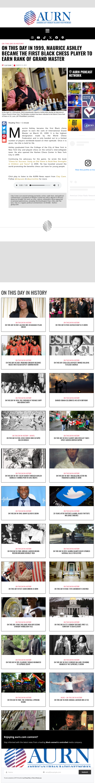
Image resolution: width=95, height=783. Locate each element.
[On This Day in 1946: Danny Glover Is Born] (23, 496)
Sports (32, 436)
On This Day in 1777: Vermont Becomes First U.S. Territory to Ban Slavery (71, 625)
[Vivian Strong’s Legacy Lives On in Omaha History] (23, 720)
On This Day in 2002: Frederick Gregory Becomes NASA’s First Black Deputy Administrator (23, 363)
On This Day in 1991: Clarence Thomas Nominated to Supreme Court (23, 663)
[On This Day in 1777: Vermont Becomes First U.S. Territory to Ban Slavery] (71, 607)
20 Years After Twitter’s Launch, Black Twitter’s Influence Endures (71, 514)
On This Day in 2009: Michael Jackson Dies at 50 (71, 700)
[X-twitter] (50, 37)
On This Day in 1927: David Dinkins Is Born (23, 588)
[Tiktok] (44, 37)
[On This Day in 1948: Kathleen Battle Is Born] (71, 308)
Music (63, 697)
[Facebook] (56, 37)
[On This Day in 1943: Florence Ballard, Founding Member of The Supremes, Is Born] (71, 645)
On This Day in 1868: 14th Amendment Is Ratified (71, 588)
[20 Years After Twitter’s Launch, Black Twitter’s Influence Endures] (71, 496)
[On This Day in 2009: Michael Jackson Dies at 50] (71, 683)
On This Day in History (13, 44)
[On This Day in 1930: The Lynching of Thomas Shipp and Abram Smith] (23, 383)
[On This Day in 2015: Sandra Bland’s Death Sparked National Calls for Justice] (71, 534)
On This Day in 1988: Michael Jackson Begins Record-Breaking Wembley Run (23, 552)
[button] (4, 124)
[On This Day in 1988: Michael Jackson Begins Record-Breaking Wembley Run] (23, 534)
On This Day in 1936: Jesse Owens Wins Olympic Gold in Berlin (23, 439)
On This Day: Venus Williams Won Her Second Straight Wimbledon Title (23, 625)
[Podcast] (62, 37)
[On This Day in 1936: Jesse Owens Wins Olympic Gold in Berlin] (23, 421)
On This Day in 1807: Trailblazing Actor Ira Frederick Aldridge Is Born (71, 476)
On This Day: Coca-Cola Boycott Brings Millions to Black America (71, 363)
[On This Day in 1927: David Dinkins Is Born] (23, 572)
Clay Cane (61, 176)
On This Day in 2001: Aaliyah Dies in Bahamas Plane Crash (23, 326)
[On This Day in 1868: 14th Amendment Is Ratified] (71, 572)
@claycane (20, 179)
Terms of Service (35, 778)
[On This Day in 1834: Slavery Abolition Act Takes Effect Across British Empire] (71, 421)
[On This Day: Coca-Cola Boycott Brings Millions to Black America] (71, 345)
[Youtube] (38, 37)
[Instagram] (32, 37)
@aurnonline (33, 179)
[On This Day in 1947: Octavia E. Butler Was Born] (71, 720)
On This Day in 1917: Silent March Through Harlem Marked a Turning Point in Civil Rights (23, 476)
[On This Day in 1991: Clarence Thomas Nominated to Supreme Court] (23, 645)
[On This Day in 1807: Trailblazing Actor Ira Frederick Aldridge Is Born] (71, 458)
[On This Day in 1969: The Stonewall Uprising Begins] (23, 683)
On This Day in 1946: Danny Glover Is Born (23, 513)
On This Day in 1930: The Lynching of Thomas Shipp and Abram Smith (23, 401)
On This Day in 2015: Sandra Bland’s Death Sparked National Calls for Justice (71, 552)
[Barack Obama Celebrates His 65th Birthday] (71, 383)
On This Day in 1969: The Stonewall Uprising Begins (23, 701)
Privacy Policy (28, 778)
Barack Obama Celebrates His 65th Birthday (71, 400)
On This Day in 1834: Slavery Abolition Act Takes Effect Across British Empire (71, 439)
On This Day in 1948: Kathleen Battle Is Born (72, 325)
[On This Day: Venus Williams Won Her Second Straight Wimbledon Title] (23, 607)
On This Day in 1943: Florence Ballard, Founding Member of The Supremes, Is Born (71, 663)
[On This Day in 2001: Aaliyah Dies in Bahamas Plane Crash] (23, 308)
